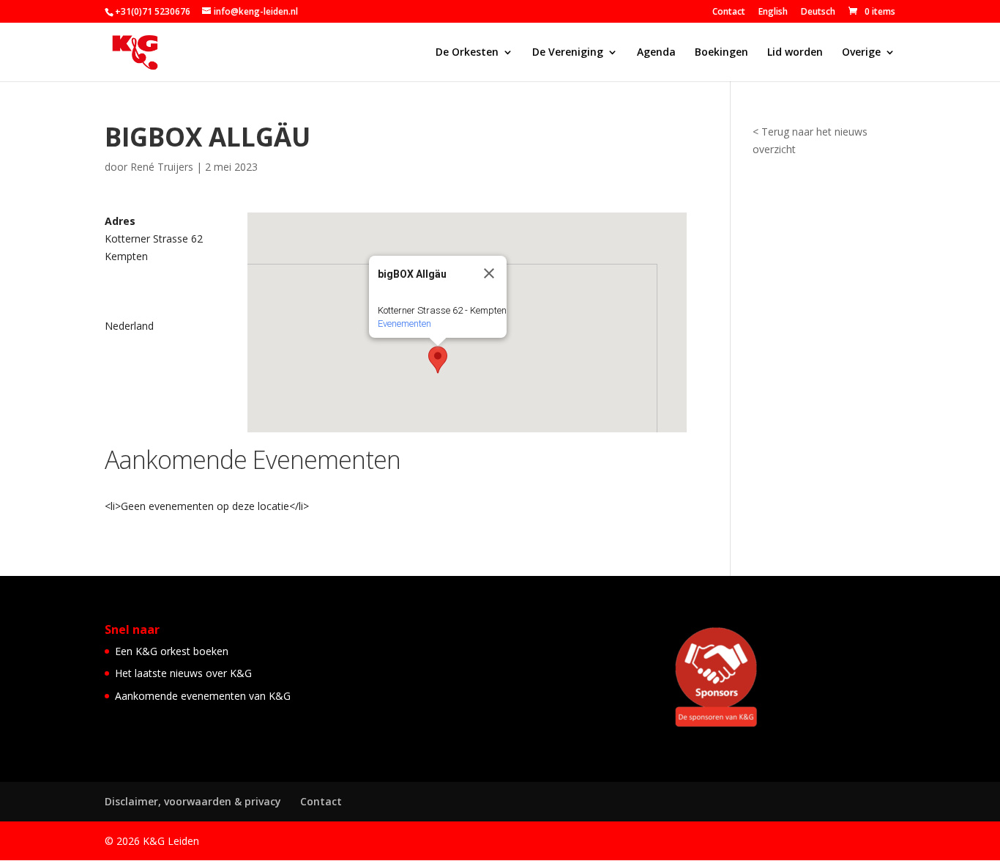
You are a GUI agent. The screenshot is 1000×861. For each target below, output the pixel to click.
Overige (861, 53)
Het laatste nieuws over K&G (183, 673)
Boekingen (721, 53)
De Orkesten (467, 53)
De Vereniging (567, 53)
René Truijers (161, 167)
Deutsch (818, 12)
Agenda (656, 53)
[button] (437, 360)
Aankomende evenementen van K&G (203, 696)
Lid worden (795, 53)
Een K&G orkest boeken (171, 651)
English (773, 12)
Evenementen (404, 323)
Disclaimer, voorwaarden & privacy (193, 801)
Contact (728, 12)
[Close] (489, 273)
